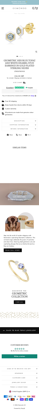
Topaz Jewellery (21, 13)
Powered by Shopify (19, 408)
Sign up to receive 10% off (19, 369)
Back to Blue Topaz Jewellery (21, 330)
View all (19, 302)
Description (19, 121)
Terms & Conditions (19, 387)
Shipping (16, 78)
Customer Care (19, 378)
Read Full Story (13, 250)
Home (15, 13)
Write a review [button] (19, 356)
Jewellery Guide (19, 382)
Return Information (19, 129)
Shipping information (19, 125)
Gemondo (19, 373)
